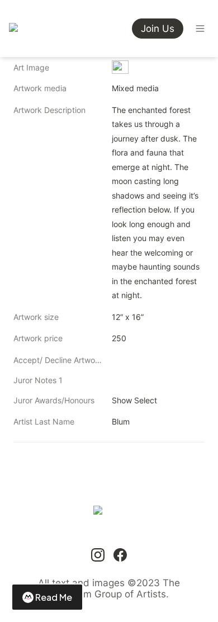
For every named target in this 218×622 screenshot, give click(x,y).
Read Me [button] (53, 597)
